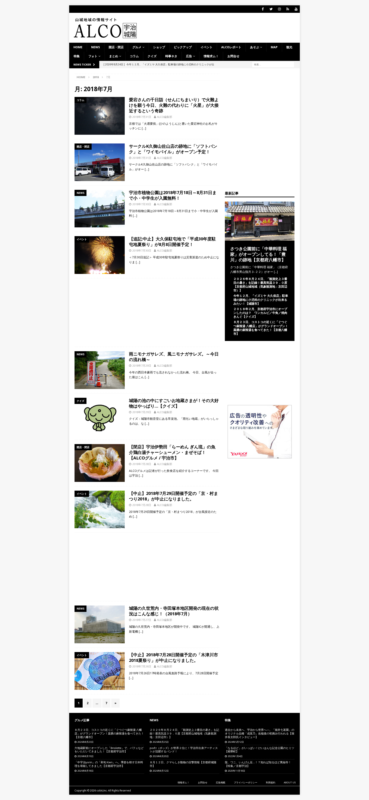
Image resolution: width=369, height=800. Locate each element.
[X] (271, 9)
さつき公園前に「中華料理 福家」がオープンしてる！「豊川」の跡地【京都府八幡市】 (258, 254)
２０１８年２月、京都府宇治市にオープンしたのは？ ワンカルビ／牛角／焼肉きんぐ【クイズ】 (260, 313)
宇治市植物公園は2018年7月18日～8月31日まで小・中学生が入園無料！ (173, 195)
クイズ (152, 56)
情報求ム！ (211, 56)
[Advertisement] (147, 312)
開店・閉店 (116, 47)
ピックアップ (183, 47)
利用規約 (270, 782)
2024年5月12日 (236, 741)
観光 (289, 47)
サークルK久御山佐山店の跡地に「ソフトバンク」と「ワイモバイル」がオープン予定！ (173, 149)
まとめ (113, 56)
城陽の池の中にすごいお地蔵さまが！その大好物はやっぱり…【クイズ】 (174, 403)
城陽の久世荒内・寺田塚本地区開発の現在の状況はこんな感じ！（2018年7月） (174, 611)
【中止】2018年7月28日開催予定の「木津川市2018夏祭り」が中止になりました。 (173, 657)
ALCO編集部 (164, 117)
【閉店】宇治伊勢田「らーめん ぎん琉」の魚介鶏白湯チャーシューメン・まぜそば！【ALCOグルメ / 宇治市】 (172, 452)
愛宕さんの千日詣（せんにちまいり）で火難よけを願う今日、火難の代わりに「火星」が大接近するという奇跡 (174, 105)
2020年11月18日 (236, 770)
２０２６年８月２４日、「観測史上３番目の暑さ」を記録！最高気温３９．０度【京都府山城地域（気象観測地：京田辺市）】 (260, 285)
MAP (274, 47)
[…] (144, 128)
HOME (77, 47)
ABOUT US (290, 782)
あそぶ (254, 47)
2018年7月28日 (141, 464)
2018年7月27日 (141, 620)
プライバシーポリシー (245, 782)
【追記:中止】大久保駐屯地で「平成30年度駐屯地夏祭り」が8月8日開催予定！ (172, 241)
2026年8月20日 (161, 756)
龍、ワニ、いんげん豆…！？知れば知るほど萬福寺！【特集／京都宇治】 (258, 764)
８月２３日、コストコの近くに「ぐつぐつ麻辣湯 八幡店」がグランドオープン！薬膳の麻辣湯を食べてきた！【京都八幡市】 (260, 328)
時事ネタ (171, 56)
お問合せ (233, 56)
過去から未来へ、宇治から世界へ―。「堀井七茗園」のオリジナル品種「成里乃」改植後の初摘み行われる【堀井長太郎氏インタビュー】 (259, 733)
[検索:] (273, 64)
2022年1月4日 (235, 756)
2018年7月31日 (141, 117)
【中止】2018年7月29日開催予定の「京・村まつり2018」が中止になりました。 (173, 496)
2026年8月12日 (161, 770)
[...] (276, 272)
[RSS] (287, 9)
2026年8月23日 (86, 741)
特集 (77, 56)
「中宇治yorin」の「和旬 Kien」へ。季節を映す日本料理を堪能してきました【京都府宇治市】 (109, 764)
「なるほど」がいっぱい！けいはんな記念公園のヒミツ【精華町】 (259, 749)
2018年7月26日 (141, 666)
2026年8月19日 (86, 756)
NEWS (95, 47)
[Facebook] (262, 9)
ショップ (159, 47)
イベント (206, 47)
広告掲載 (220, 782)
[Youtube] (296, 9)
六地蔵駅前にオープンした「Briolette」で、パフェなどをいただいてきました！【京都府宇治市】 (109, 749)
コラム (134, 56)
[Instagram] (279, 9)
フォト (92, 56)
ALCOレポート (231, 47)
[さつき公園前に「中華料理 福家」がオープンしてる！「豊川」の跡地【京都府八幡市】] (259, 238)
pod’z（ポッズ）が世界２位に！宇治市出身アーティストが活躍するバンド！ (184, 749)
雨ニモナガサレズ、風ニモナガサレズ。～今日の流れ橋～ (174, 356)
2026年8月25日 (161, 741)
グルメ (136, 47)
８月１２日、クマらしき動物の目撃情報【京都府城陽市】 (183, 764)
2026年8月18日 (86, 770)
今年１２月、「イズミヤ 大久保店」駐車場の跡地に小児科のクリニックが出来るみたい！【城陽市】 (260, 299)
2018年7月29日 (141, 365)
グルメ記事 (82, 720)
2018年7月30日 (141, 204)
